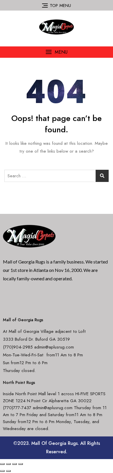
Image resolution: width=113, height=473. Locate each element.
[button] (56, 52)
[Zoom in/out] (20, 464)
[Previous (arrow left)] (2, 471)
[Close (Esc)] (2, 464)
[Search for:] (56, 176)
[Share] (8, 464)
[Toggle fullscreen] (14, 464)
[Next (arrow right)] (8, 471)
